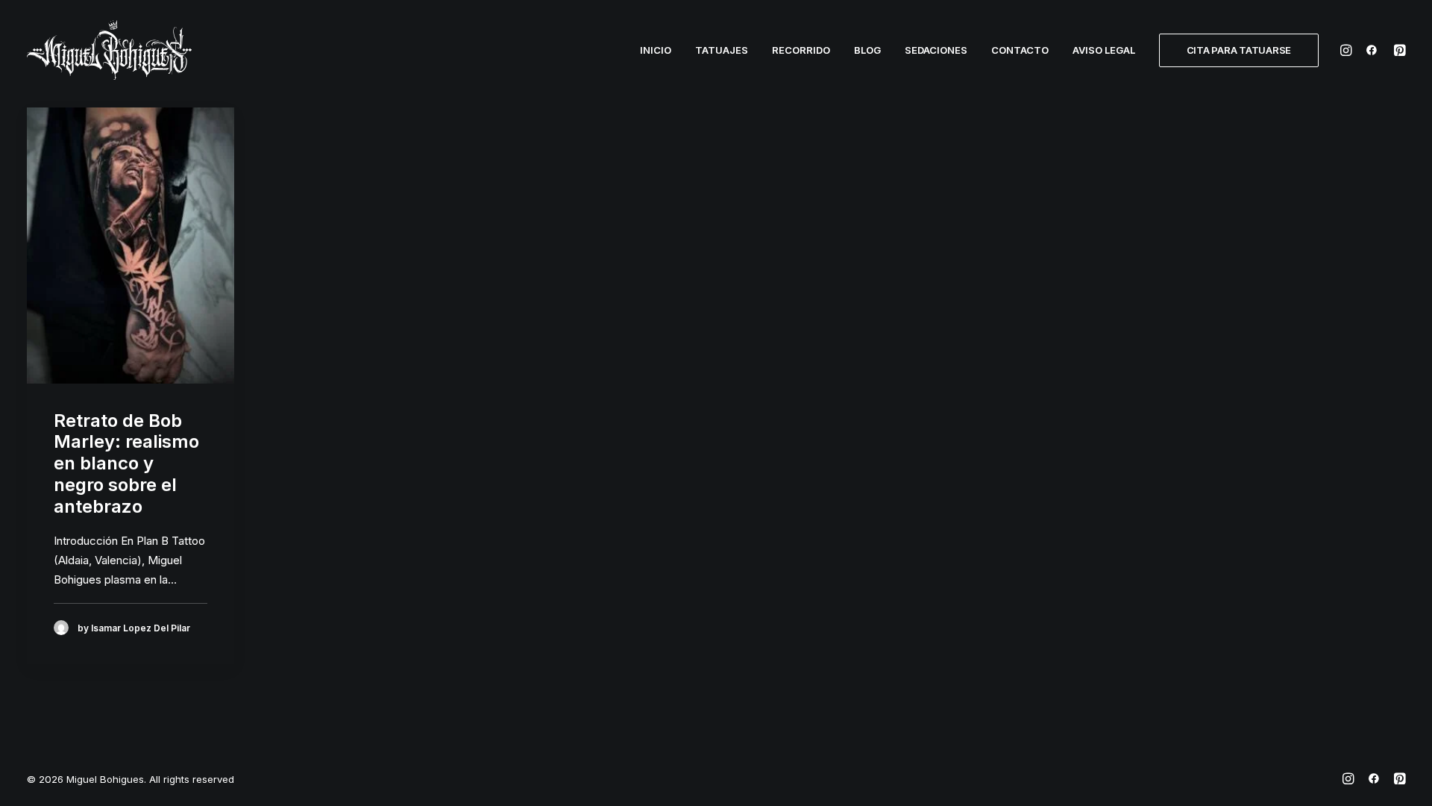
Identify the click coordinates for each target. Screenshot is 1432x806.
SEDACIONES (936, 50)
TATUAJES (721, 50)
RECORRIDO (801, 50)
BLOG (867, 50)
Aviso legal (1104, 50)
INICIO (655, 50)
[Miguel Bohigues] (109, 50)
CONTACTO (1020, 50)
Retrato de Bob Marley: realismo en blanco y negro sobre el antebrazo (126, 463)
